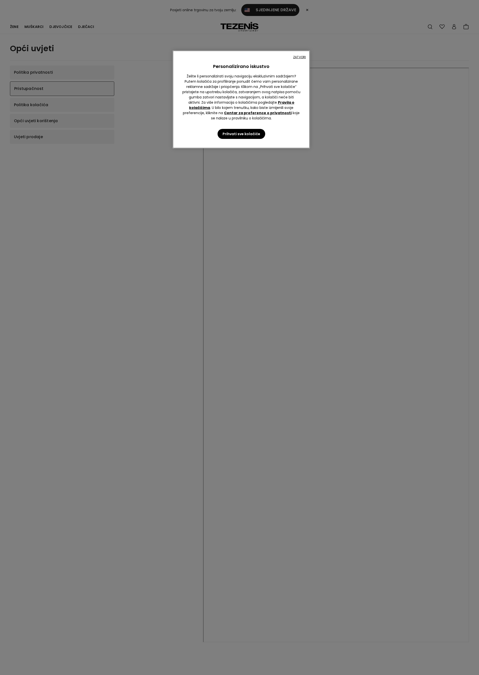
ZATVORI (299, 57)
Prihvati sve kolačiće (241, 133)
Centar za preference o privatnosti (258, 112)
